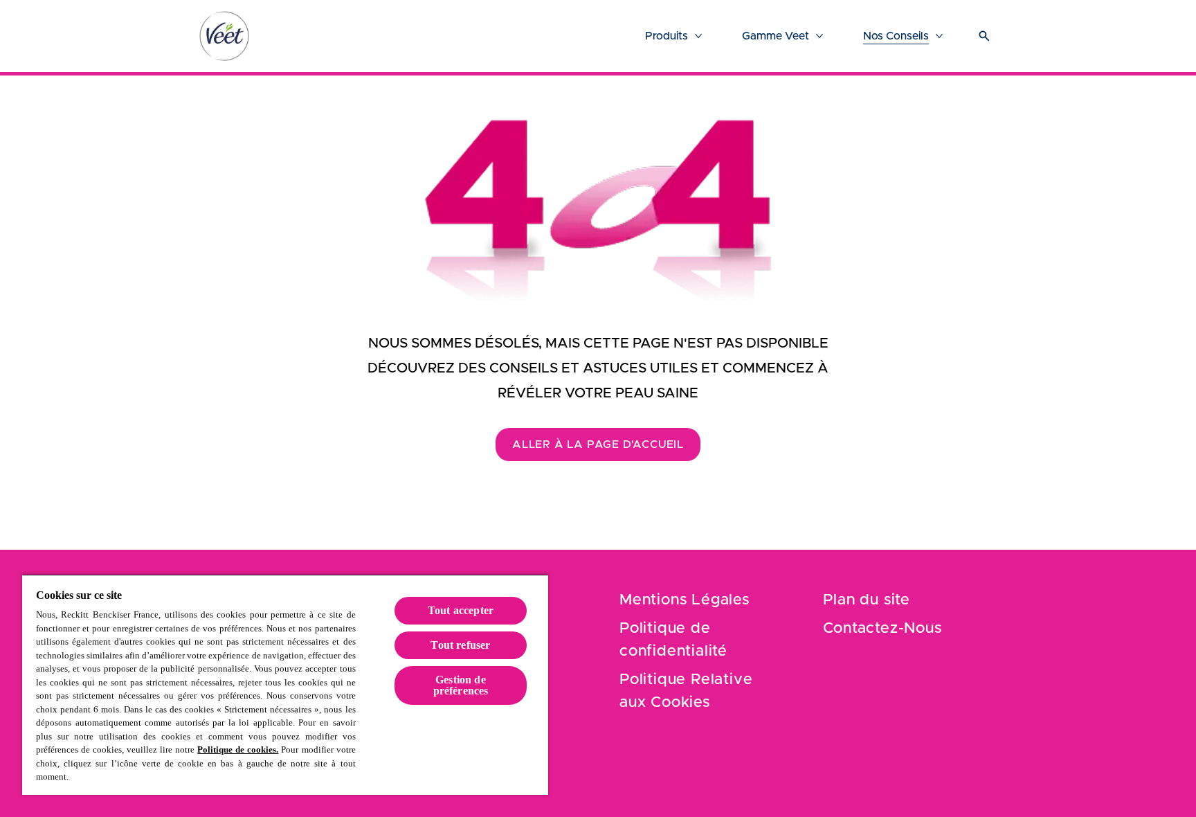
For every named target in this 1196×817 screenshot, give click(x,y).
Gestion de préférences (461, 685)
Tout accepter (460, 610)
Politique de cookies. (237, 749)
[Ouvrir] (984, 36)
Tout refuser (460, 645)
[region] (285, 684)
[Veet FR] (224, 36)
